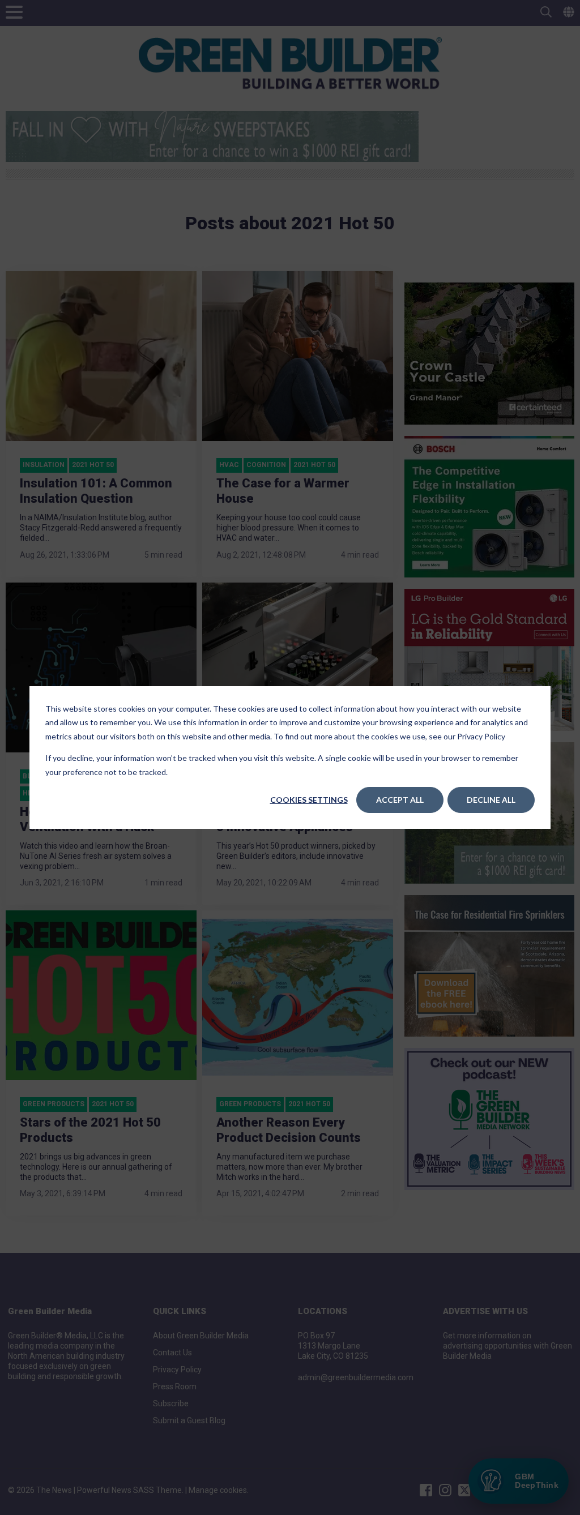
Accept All (400, 799)
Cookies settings (309, 799)
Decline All (491, 799)
